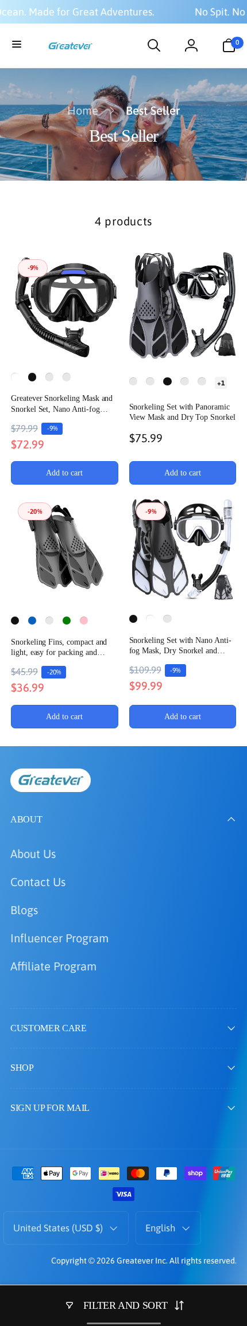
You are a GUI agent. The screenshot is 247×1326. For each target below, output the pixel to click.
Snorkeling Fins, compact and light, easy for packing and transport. (59, 648)
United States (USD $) (58, 1228)
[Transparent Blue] (184, 381)
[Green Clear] (49, 377)
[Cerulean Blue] (49, 621)
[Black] (32, 377)
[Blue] (32, 621)
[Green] (67, 621)
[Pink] (84, 621)
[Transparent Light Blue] (202, 381)
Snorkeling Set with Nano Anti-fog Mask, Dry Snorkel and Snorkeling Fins (180, 646)
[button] (18, 45)
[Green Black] (150, 381)
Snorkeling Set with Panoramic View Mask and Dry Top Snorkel (182, 412)
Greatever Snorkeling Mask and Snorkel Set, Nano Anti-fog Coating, (62, 404)
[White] (15, 377)
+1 (221, 383)
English (160, 1228)
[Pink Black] (67, 377)
